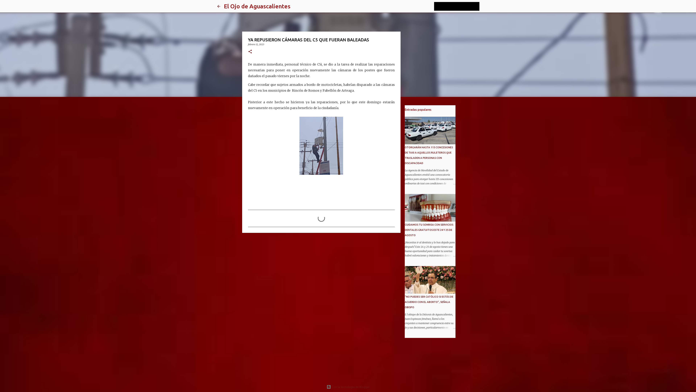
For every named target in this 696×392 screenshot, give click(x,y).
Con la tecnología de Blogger (350, 387)
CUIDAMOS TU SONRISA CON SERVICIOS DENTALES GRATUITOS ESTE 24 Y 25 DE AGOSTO (429, 230)
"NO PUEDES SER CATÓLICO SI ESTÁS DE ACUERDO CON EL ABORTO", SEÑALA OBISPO (429, 302)
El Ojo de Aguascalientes (257, 6)
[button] (250, 51)
